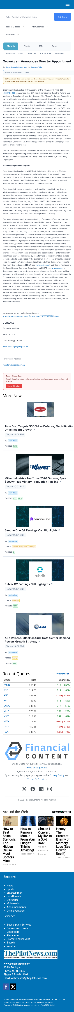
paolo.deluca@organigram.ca (15, 346)
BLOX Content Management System (27, 1005)
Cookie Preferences (45, 1002)
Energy (15, 658)
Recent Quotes (13, 26)
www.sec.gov (58, 268)
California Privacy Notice (26, 1002)
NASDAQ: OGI (9, 93)
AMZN (7, 684)
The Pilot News (23, 999)
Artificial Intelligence (19, 547)
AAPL (6, 690)
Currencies (31, 53)
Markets (11, 46)
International (45, 53)
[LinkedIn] (41, 789)
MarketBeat (13, 441)
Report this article (14, 386)
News (20, 53)
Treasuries (59, 53)
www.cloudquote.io (37, 767)
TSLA (6, 731)
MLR (20, 498)
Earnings (32, 547)
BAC (6, 700)
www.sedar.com (42, 265)
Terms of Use (59, 999)
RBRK (15, 606)
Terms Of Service (36, 779)
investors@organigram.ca (14, 365)
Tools (54, 46)
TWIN (15, 446)
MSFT (6, 716)
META (6, 710)
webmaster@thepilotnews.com (29, 978)
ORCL (6, 726)
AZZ (14, 663)
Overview (10, 53)
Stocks (27, 46)
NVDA (7, 721)
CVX (15, 498)
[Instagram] (49, 789)
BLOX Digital (50, 1005)
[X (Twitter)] (24, 789)
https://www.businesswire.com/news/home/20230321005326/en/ (31, 316)
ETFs (41, 46)
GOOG (7, 705)
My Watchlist (38, 26)
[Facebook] (32, 789)
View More (62, 673)
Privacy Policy (57, 775)
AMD (6, 695)
